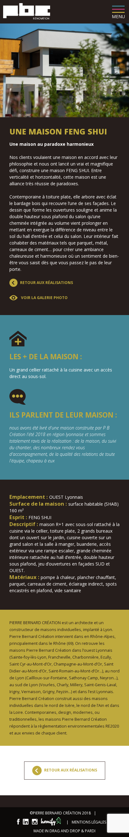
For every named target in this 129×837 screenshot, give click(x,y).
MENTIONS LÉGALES (89, 822)
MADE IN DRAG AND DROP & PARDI (64, 831)
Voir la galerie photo (44, 297)
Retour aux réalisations (46, 282)
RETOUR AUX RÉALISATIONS (70, 770)
